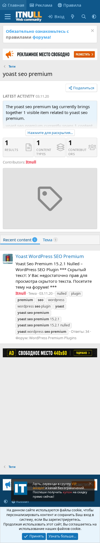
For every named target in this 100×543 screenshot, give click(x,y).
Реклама (43, 5)
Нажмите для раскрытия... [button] (50, 132)
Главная (16, 5)
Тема (49, 239)
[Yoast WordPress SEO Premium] (8, 259)
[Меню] (7, 16)
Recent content (19, 239)
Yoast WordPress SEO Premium (50, 256)
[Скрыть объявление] (91, 31)
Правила (72, 5)
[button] (94, 16)
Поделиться (83, 87)
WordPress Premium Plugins (52, 337)
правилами (18, 37)
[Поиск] (83, 16)
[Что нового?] (72, 16)
